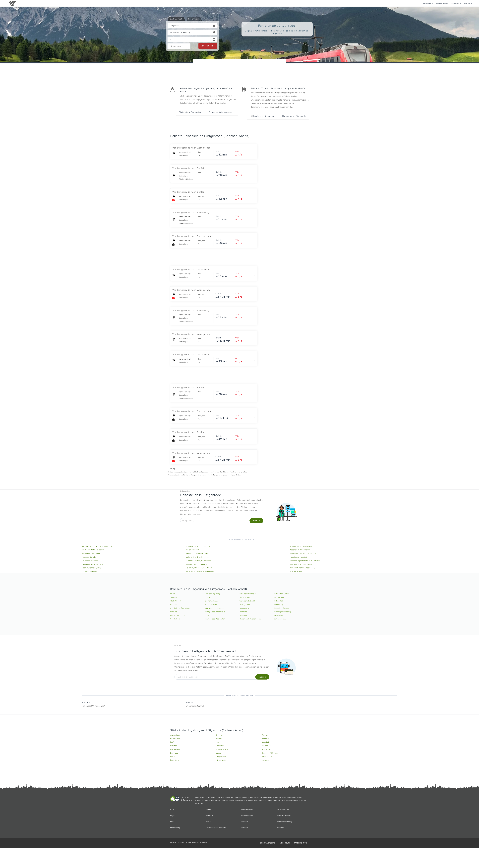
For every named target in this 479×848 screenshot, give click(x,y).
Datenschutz (300, 843)
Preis (237, 151)
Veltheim (265, 760)
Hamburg (209, 816)
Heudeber (220, 746)
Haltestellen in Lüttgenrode (294, 116)
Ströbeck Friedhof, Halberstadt (198, 561)
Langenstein (244, 608)
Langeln (219, 753)
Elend (172, 594)
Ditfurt (207, 615)
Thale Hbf (174, 597)
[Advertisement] (239, 66)
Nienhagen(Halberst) (282, 612)
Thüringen (280, 828)
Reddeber (266, 738)
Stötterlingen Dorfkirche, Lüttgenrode (97, 546)
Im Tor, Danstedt (192, 550)
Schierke (173, 612)
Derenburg (174, 760)
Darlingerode (245, 604)
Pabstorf (265, 735)
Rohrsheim (266, 742)
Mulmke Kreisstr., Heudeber (197, 564)
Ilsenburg (243, 612)
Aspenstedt (175, 735)
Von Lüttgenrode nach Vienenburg (190, 212)
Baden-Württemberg (284, 822)
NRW (172, 809)
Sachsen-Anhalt (283, 809)
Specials (468, 3)
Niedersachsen (247, 816)
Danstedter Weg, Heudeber (93, 564)
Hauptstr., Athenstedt (298, 557)
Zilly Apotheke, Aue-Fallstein (301, 564)
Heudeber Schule (89, 557)
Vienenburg (279, 615)
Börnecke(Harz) (211, 604)
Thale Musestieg (176, 601)
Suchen (256, 521)
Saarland (244, 822)
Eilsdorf (219, 738)
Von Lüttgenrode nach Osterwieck (190, 269)
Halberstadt (279, 601)
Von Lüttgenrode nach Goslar (188, 192)
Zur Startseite (267, 843)
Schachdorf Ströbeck (270, 753)
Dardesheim (175, 749)
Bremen (208, 809)
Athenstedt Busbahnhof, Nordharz (304, 553)
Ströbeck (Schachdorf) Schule (198, 546)
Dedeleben (174, 753)
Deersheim (174, 756)
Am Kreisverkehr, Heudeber (93, 550)
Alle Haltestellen (296, 571)
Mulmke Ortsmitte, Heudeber (197, 557)
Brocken (208, 597)
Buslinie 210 (191, 702)
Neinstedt (174, 604)
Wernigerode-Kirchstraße (215, 612)
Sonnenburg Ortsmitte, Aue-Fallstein (305, 561)
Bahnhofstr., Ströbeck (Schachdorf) (200, 553)
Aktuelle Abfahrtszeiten (191, 112)
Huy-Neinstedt (222, 749)
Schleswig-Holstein (284, 816)
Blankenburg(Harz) (212, 594)
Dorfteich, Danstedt (90, 571)
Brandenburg (175, 828)
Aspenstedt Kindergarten (300, 550)
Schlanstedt (266, 746)
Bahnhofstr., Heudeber (91, 553)
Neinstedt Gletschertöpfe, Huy (302, 568)
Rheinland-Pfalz (247, 809)
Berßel (172, 742)
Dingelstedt (220, 735)
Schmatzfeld (267, 749)
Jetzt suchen (207, 46)
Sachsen (244, 828)
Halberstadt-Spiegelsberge (250, 619)
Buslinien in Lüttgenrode (263, 116)
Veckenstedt (267, 756)
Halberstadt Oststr (281, 594)
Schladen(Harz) (280, 619)
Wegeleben (244, 615)
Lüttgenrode (221, 760)
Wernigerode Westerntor (215, 619)
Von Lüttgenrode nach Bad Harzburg (192, 236)
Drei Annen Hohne (177, 615)
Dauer (219, 151)
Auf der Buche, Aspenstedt (301, 546)
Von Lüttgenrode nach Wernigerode (191, 147)
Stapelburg (278, 604)
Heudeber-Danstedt (90, 561)
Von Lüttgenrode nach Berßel (188, 168)
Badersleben (175, 738)
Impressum (284, 843)
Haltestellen (442, 3)
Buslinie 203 (87, 702)
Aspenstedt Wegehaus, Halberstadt (200, 571)
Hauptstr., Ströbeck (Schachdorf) (199, 568)
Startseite (428, 3)
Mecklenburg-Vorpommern (216, 828)
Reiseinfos (456, 3)
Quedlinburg (175, 619)
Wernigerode (245, 597)
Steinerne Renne (211, 601)
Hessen (219, 742)
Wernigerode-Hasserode (215, 608)
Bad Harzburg (279, 597)
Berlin (172, 822)
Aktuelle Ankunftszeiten (221, 112)
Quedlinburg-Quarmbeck (180, 608)
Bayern (172, 816)
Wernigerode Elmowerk (249, 594)
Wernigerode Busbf (247, 601)
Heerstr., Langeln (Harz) (91, 568)
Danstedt (174, 746)
